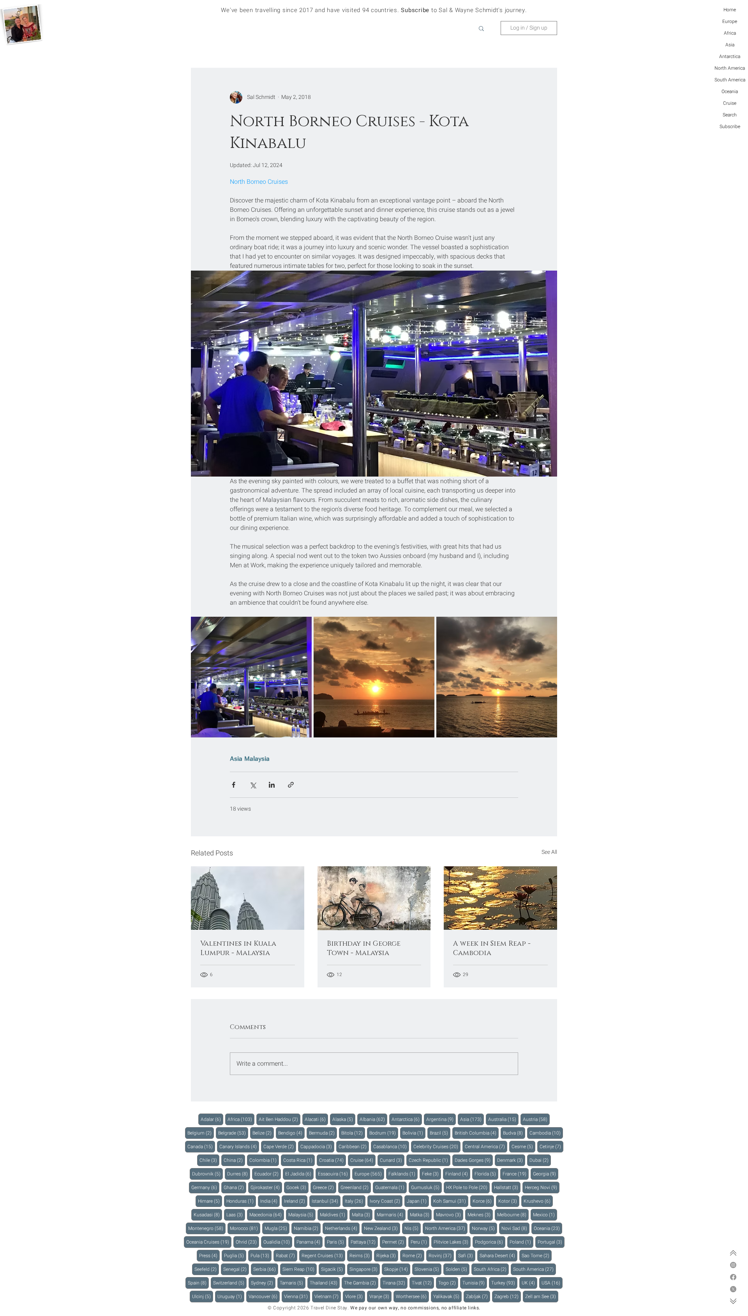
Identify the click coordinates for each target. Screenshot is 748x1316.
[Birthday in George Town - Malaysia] (374, 898)
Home (729, 9)
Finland (457, 1173)
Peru (420, 1242)
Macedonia (266, 1214)
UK (529, 1282)
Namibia (307, 1228)
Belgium (200, 1133)
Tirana (395, 1282)
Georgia (545, 1173)
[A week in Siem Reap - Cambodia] (500, 898)
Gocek (297, 1187)
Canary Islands (239, 1146)
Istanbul (326, 1201)
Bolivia (413, 1133)
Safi (466, 1255)
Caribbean (354, 1146)
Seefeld (206, 1269)
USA (552, 1282)
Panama (309, 1242)
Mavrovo (449, 1214)
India (270, 1201)
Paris (336, 1242)
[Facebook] (733, 1277)
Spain (198, 1282)
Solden (457, 1269)
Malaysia (257, 758)
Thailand (325, 1282)
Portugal (551, 1242)
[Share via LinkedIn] (271, 784)
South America (729, 79)
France (516, 1173)
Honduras (241, 1201)
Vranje (380, 1296)
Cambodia (546, 1133)
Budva (514, 1133)
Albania (373, 1119)
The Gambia (361, 1282)
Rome (413, 1255)
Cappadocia (317, 1146)
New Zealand (382, 1228)
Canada (201, 1146)
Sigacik (333, 1269)
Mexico (545, 1214)
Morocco (245, 1228)
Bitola (353, 1133)
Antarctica (729, 56)
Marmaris (391, 1214)
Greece (324, 1187)
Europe (729, 21)
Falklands (403, 1173)
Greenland (355, 1187)
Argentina (441, 1119)
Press (209, 1255)
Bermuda (323, 1133)
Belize (263, 1133)
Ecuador (267, 1173)
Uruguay (230, 1296)
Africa (730, 33)
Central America (486, 1146)
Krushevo (538, 1201)
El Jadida (299, 1173)
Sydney (263, 1282)
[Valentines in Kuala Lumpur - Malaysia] (247, 898)
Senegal (236, 1269)
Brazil (440, 1133)
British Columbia (477, 1133)
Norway (484, 1228)
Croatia (332, 1160)
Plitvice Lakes (452, 1242)
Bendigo (291, 1133)
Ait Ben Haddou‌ (279, 1119)
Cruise (729, 103)
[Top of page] (733, 1253)
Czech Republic (429, 1160)
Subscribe (730, 126)
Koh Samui (450, 1201)
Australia (503, 1119)
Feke (431, 1173)
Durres (238, 1173)
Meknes (480, 1214)
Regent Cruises (323, 1255)
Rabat (286, 1255)
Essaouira (334, 1173)
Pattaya (364, 1242)
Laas (235, 1214)
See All (549, 852)
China (234, 1160)
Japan (418, 1201)
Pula (261, 1255)
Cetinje (551, 1146)
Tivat (423, 1282)
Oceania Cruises (208, 1242)
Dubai (540, 1160)
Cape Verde (279, 1146)
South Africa (491, 1269)
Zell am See (541, 1296)
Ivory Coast (386, 1201)
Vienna (297, 1296)
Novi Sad (515, 1228)
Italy (355, 1201)
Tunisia (474, 1282)
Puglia (235, 1255)
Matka (421, 1214)
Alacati (316, 1119)
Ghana (235, 1187)
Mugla (277, 1228)
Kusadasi (208, 1214)
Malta (362, 1214)
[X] (733, 1289)
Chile (209, 1160)
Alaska (343, 1119)
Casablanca (391, 1146)
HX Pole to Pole (468, 1187)
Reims (360, 1255)
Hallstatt (507, 1187)
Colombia (264, 1160)
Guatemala (391, 1187)
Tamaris (292, 1282)
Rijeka (387, 1255)
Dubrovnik (207, 1173)
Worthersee (412, 1296)
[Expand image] (251, 677)
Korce (483, 1201)
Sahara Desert (498, 1255)
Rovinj (441, 1255)
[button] (481, 28)
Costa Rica (299, 1160)
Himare (210, 1201)
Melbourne (513, 1214)
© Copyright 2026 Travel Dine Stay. (308, 1307)
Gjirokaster (266, 1187)
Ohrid (247, 1242)
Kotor (508, 1201)
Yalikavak (447, 1296)
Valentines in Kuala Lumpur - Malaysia (238, 948)
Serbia (265, 1269)
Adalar (212, 1119)
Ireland (295, 1201)
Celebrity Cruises (436, 1146)
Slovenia (428, 1269)
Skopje (397, 1269)
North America (729, 68)
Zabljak (478, 1296)
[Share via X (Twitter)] (252, 784)
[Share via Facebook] (233, 784)
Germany (205, 1187)
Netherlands (342, 1228)
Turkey (504, 1282)
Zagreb (507, 1296)
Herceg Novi (542, 1187)
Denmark (511, 1160)
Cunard (392, 1160)
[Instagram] (733, 1265)
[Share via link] (291, 784)
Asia (729, 44)
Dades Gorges (474, 1160)
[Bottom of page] (733, 1301)
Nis (412, 1228)
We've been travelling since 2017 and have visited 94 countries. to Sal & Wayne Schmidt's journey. (374, 10)
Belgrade (233, 1133)
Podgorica (490, 1242)
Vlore (355, 1296)
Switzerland (230, 1282)
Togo (448, 1282)
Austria (536, 1119)
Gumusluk (426, 1187)
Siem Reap (299, 1269)
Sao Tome (537, 1255)
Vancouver (264, 1296)
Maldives (334, 1214)
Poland (521, 1242)
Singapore (364, 1269)
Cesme (523, 1146)
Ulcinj (202, 1296)
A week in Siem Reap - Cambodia (492, 948)
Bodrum (383, 1133)
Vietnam (327, 1296)
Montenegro (207, 1228)
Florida (486, 1173)
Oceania (730, 91)
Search (730, 114)
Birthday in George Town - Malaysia (363, 948)
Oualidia (277, 1242)
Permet (394, 1242)
